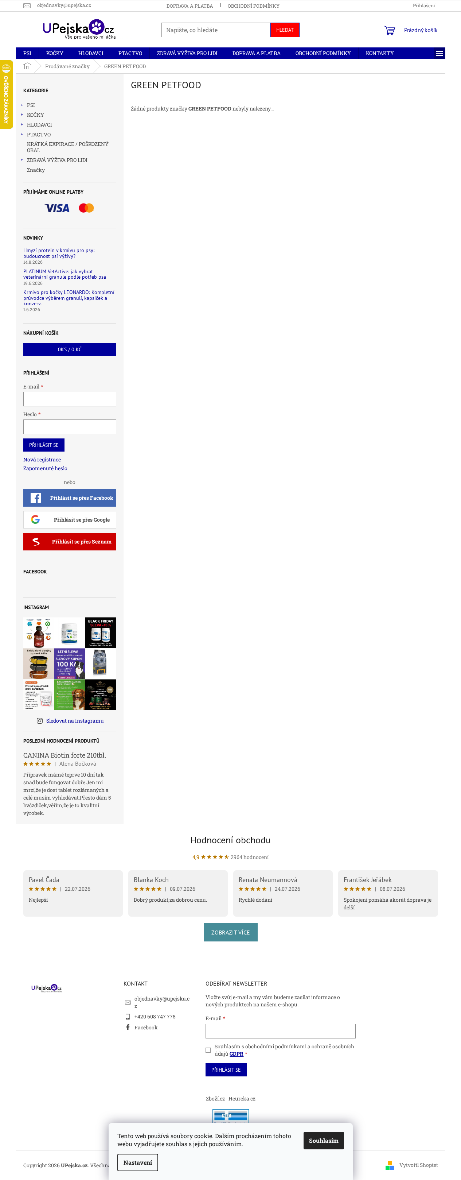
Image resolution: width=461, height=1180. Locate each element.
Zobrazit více (230, 932)
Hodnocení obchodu (230, 840)
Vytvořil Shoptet (418, 1164)
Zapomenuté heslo (45, 468)
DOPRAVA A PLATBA (190, 6)
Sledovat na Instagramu (75, 720)
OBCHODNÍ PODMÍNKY (254, 6)
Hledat (285, 30)
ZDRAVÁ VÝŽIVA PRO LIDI (57, 159)
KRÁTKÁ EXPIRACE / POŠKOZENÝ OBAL (68, 147)
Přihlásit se (44, 445)
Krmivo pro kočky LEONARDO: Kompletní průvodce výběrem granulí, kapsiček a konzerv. (68, 298)
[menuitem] (27, 53)
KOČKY (35, 114)
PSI (31, 104)
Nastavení (138, 1162)
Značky (36, 169)
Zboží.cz (215, 1098)
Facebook (146, 1027)
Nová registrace (42, 459)
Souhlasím (324, 1140)
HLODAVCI (39, 124)
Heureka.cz (241, 1098)
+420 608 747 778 (155, 1016)
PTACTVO (39, 134)
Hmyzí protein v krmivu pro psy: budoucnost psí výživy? (58, 253)
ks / (70, 349)
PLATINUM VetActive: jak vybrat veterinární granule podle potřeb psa (64, 274)
